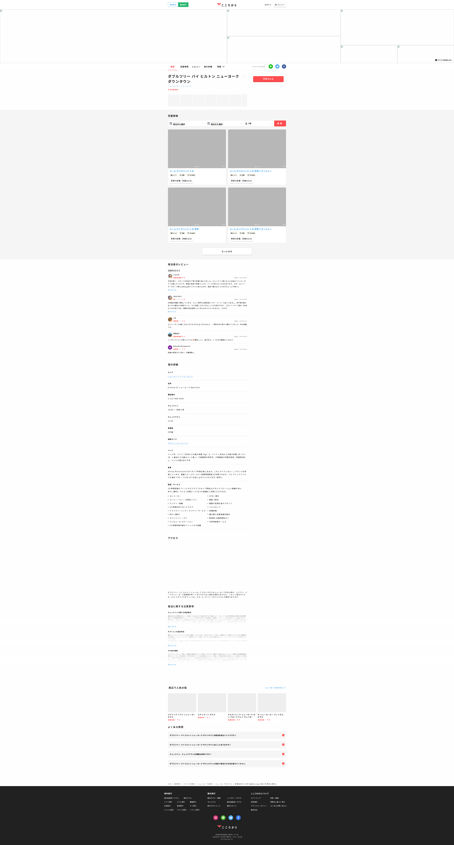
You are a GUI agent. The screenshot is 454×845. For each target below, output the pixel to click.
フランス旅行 (195, 810)
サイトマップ (256, 798)
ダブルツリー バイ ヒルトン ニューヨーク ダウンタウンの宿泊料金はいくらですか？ (203, 735)
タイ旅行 (193, 806)
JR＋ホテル (211, 802)
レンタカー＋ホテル (234, 798)
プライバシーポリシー (259, 806)
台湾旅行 (167, 806)
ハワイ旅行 (168, 802)
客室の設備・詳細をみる (181, 181)
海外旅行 (173, 5)
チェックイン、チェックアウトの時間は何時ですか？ (191, 754)
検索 (280, 123)
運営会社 (254, 810)
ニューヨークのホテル (274, 688)
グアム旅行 (181, 802)
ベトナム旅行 (169, 810)
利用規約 (254, 802)
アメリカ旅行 (182, 810)
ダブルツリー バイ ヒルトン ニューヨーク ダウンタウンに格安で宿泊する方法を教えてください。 (208, 763)
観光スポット (232, 806)
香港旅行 (180, 806)
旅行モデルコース (213, 806)
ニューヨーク (173, 86)
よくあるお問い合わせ (278, 806)
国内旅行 (183, 5)
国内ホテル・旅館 (213, 798)
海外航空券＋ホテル (171, 798)
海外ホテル (188, 798)
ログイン (268, 5)
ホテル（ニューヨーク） (178, 443)
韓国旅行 (193, 802)
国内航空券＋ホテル (234, 802)
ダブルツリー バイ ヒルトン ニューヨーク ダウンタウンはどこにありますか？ (200, 745)
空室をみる (268, 79)
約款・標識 (274, 798)
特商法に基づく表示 (277, 802)
